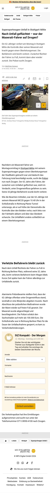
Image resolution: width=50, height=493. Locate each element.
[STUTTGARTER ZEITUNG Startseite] (25, 8)
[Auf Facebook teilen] (29, 78)
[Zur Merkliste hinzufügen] (46, 78)
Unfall (18, 15)
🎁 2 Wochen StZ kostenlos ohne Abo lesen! (25, 2)
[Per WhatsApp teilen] (40, 79)
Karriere (22, 478)
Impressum (30, 485)
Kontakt (20, 485)
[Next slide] (43, 105)
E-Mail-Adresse (10, 387)
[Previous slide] (38, 105)
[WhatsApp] (23, 463)
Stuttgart (7, 19)
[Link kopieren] (24, 79)
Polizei (38, 15)
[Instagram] (18, 463)
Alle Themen (17, 19)
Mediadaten (12, 481)
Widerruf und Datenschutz (36, 400)
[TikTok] (27, 463)
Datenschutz (38, 478)
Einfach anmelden (25, 406)
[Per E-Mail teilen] (34, 78)
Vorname (8, 365)
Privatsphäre (12, 478)
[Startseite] (6, 441)
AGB (29, 478)
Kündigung (11, 485)
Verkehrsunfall (8, 15)
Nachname (9, 376)
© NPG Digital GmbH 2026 (25, 456)
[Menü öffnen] (3, 8)
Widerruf (40, 485)
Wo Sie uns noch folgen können (27, 469)
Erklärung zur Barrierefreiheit (30, 481)
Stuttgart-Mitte (28, 15)
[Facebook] (32, 463)
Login (46, 8)
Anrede (7, 355)
